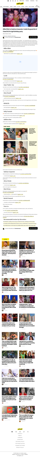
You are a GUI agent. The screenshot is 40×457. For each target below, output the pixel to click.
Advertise (32, 0)
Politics (18, 6)
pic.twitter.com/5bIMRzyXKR (8, 192)
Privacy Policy (20, 447)
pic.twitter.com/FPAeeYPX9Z (25, 173)
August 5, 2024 (15, 212)
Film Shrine (37, 6)
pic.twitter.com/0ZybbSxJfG (30, 105)
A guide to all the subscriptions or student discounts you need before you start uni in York (26, 289)
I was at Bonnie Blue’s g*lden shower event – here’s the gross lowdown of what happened (32, 131)
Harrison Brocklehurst (9, 37)
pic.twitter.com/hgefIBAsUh (10, 96)
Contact (27, 0)
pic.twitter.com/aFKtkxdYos (8, 51)
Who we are (22, 0)
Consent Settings (20, 445)
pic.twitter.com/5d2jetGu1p (24, 183)
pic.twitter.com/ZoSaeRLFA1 (21, 121)
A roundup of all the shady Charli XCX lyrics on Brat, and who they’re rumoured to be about (19, 223)
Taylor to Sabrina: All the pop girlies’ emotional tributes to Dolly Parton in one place (26, 398)
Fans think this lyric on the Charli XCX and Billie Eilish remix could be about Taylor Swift (19, 225)
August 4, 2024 (19, 53)
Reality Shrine (31, 6)
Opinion (22, 6)
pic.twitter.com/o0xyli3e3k (24, 87)
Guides (26, 6)
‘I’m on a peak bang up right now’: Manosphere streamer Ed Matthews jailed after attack (26, 380)
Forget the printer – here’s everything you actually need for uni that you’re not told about (27, 306)
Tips (37, 0)
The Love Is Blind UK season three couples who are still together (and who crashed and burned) (32, 157)
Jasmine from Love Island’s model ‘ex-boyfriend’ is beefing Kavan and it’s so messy (27, 343)
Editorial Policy (20, 441)
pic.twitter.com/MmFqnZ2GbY (24, 200)
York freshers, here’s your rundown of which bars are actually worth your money (8, 324)
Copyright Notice (20, 443)
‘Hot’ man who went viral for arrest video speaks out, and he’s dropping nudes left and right (33, 143)
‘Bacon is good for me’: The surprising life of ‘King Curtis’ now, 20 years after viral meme (9, 289)
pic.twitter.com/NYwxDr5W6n (12, 210)
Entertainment (6, 6)
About (20, 435)
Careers (20, 437)
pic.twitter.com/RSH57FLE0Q (29, 113)
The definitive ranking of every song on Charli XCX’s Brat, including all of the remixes (19, 221)
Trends (11, 6)
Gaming (15, 6)
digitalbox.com (20, 455)
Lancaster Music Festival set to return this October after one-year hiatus (9, 417)
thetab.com (18, 453)
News (1, 6)
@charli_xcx (11, 50)
